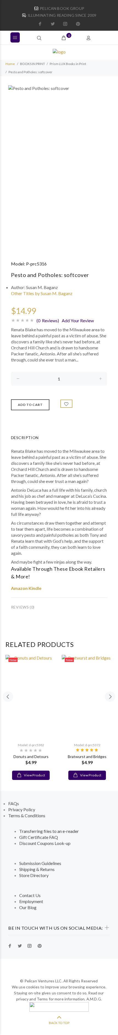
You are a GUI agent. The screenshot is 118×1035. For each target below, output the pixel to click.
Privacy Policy (21, 809)
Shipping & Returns (37, 869)
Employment (31, 901)
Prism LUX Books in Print (68, 64)
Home (10, 64)
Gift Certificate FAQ (38, 837)
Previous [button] (8, 696)
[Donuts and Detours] (30, 696)
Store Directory (34, 875)
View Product (34, 775)
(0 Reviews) (47, 320)
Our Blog (27, 907)
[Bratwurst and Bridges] (87, 696)
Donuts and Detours (31, 756)
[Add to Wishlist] (66, 404)
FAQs (13, 803)
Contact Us (30, 895)
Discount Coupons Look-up (45, 843)
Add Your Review (78, 320)
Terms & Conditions (26, 815)
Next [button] (110, 696)
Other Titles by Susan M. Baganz (41, 293)
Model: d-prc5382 (31, 745)
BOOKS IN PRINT (32, 64)
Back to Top (59, 1023)
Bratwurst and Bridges (87, 756)
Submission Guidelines (40, 863)
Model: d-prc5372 (87, 745)
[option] (59, 168)
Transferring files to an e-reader (49, 831)
